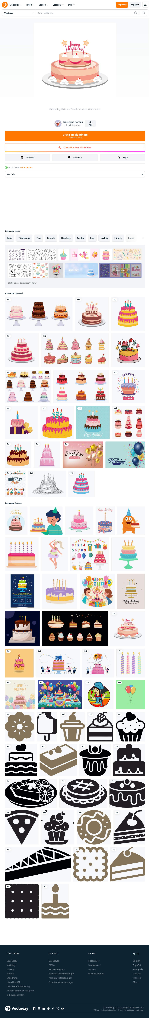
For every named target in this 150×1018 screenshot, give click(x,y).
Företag (10, 973)
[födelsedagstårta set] (39, 314)
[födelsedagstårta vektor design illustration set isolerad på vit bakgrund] (28, 386)
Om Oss (92, 969)
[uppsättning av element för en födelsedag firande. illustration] (89, 554)
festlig (80, 238)
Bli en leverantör (96, 973)
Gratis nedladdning (73, 136)
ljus (92, 238)
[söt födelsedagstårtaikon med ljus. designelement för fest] (128, 314)
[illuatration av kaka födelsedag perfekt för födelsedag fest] (22, 628)
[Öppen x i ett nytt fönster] (58, 1008)
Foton (29, 4)
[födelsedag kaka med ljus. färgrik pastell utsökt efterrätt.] (128, 554)
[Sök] (133, 13)
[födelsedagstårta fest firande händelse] (127, 628)
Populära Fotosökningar (60, 977)
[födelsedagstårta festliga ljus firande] (22, 350)
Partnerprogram (56, 969)
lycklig (104, 238)
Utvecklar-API (13, 982)
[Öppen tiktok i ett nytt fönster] (53, 1008)
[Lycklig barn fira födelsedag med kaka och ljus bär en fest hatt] (46, 521)
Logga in (133, 4)
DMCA (51, 965)
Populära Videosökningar (60, 982)
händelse (66, 238)
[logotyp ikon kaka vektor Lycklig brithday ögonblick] (19, 726)
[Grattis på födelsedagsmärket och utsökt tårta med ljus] (128, 386)
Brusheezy (12, 960)
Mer (70, 4)
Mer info (11, 174)
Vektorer (14, 4)
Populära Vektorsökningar (61, 973)
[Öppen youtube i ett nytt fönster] (62, 1008)
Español (135, 965)
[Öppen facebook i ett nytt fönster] (34, 1008)
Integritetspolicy (106, 1009)
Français (135, 977)
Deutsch (135, 973)
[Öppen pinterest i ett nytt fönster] (48, 1008)
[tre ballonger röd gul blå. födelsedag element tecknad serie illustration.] (130, 694)
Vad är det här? (26, 167)
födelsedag (24, 238)
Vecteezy (11, 965)
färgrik (118, 238)
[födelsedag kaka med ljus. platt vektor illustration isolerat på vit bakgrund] (59, 591)
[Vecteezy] (5, 5)
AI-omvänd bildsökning (18, 986)
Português (136, 969)
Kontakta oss (94, 965)
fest (38, 238)
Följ (89, 125)
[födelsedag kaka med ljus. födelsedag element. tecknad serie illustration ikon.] (19, 663)
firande (51, 238)
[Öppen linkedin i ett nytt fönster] (43, 1008)
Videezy (10, 969)
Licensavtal (53, 960)
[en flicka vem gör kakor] (99, 694)
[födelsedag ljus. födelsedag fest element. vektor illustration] (130, 663)
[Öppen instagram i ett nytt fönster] (39, 1008)
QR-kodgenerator (15, 994)
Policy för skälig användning (128, 1009)
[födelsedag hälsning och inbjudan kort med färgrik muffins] (15, 484)
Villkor (94, 1009)
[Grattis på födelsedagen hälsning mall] (125, 454)
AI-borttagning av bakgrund (20, 990)
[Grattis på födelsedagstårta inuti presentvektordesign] (21, 422)
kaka (9, 238)
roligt (131, 238)
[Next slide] (138, 238)
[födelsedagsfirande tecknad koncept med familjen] (97, 591)
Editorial (57, 4)
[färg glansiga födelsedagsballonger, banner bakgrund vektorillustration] (83, 454)
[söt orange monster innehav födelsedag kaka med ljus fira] (131, 521)
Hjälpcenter (93, 960)
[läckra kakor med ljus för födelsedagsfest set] (81, 386)
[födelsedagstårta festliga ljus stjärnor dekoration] (92, 314)
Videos (42, 4)
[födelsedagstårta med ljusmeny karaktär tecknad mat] (47, 454)
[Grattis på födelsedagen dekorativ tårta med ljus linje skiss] (47, 484)
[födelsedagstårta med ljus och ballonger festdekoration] (20, 694)
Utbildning (12, 977)
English (134, 960)
